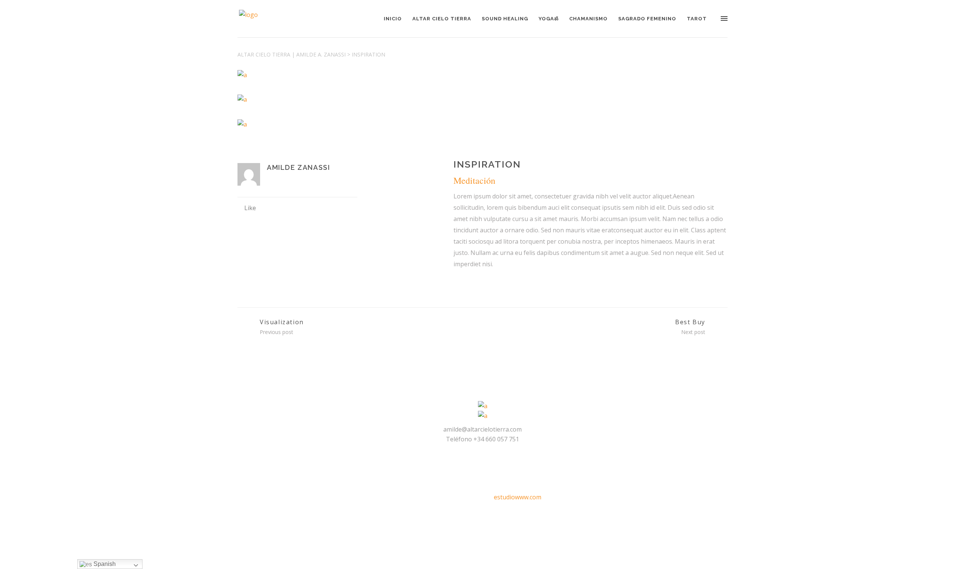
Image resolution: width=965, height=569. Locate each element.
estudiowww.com (517, 497)
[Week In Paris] (482, 74)
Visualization (282, 322)
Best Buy (690, 322)
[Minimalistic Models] (482, 99)
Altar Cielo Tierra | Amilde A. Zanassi (291, 54)
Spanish (104, 564)
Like (250, 208)
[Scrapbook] (482, 124)
